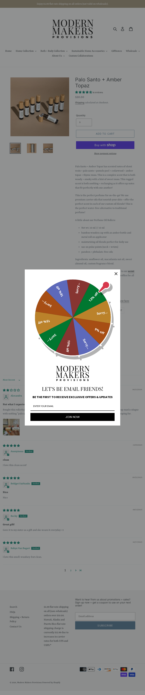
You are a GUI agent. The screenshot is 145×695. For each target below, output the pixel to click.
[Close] (116, 273)
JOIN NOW (72, 417)
